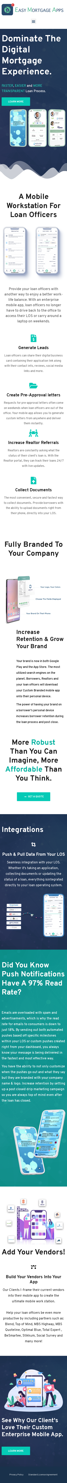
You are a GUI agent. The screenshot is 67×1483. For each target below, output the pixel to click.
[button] (33, 21)
